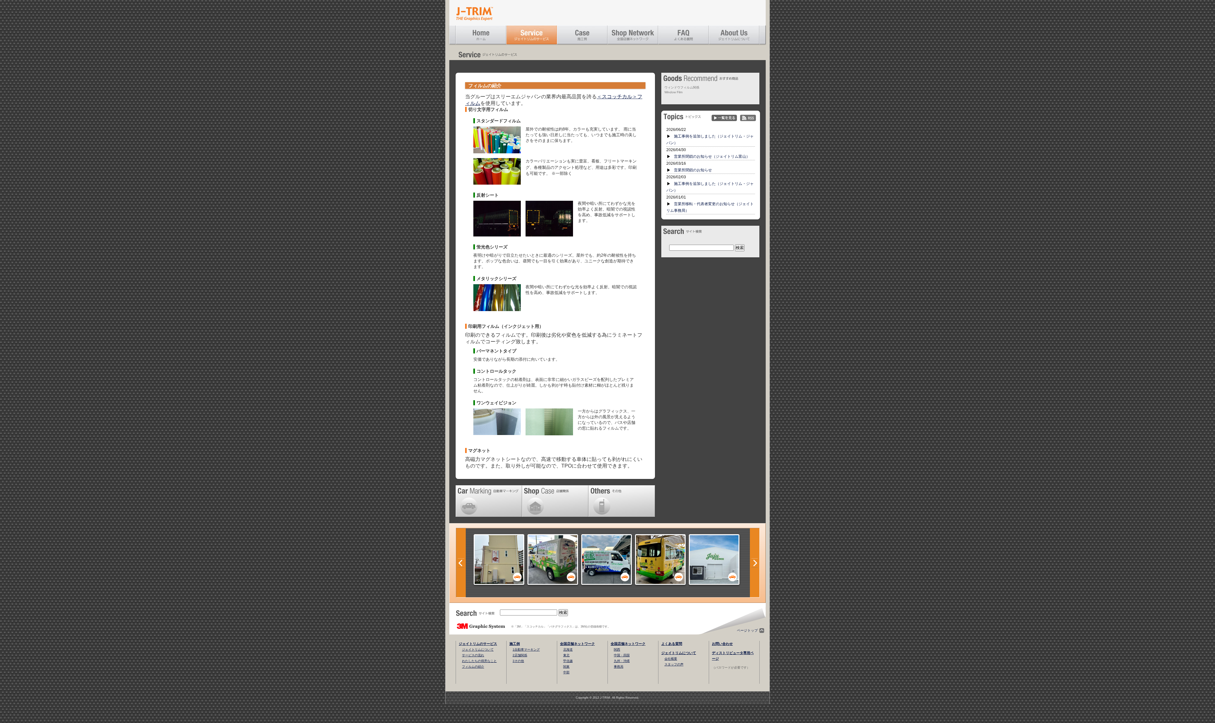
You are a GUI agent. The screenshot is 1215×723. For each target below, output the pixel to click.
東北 (566, 655)
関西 (617, 649)
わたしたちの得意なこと (479, 661)
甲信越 (568, 661)
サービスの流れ (473, 655)
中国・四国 (622, 655)
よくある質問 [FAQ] (683, 34)
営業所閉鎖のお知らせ (693, 170)
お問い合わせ (722, 644)
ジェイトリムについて (478, 649)
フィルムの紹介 (473, 666)
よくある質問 (671, 644)
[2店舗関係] (499, 583)
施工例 (514, 644)
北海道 (568, 649)
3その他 (518, 661)
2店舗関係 (520, 655)
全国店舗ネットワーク (577, 644)
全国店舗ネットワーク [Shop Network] (633, 34)
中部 (566, 672)
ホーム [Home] (481, 34)
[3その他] (714, 583)
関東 (566, 666)
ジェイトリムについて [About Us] (734, 34)
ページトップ (747, 630)
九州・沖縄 (622, 661)
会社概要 (670, 658)
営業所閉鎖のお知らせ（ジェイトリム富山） (712, 156)
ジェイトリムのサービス (478, 644)
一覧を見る (724, 118)
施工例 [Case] (582, 34)
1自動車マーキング (526, 649)
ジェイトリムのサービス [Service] (531, 34)
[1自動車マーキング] (552, 583)
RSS (748, 118)
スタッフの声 (673, 664)
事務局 (618, 666)
